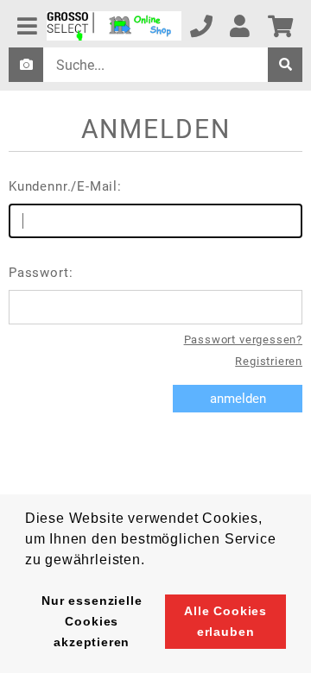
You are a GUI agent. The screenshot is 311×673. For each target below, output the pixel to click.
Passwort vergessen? (243, 339)
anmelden (238, 398)
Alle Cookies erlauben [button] (225, 621)
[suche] (285, 64)
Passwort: (41, 272)
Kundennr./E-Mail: (65, 186)
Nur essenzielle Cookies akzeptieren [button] (91, 621)
